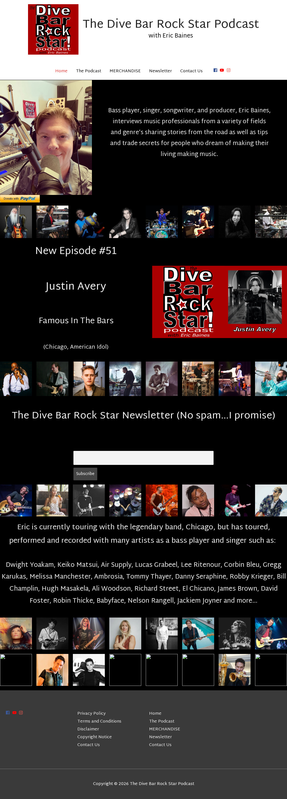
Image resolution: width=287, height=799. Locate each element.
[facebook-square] (216, 70)
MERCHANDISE (125, 71)
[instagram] (229, 70)
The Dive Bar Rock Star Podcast (171, 25)
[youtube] (222, 70)
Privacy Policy (91, 714)
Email (79, 445)
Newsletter (160, 71)
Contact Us (191, 71)
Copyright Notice (94, 737)
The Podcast (88, 71)
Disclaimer (88, 729)
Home (61, 71)
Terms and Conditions (99, 721)
